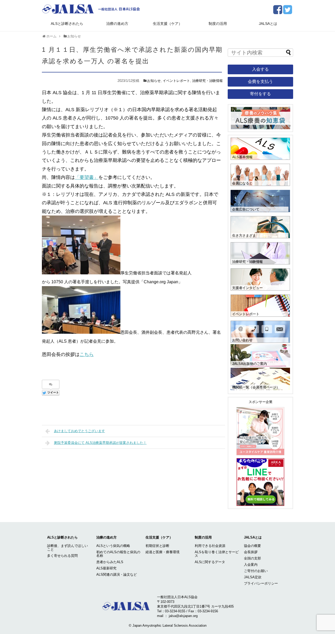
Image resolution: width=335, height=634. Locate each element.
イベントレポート (176, 81)
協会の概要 (252, 546)
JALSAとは (268, 23)
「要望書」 (86, 177)
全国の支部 (252, 558)
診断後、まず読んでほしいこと (67, 547)
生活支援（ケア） (167, 23)
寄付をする (260, 94)
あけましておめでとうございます (79, 431)
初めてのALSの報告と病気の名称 (118, 554)
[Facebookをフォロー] (277, 11)
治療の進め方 (117, 23)
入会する (260, 69)
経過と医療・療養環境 (163, 552)
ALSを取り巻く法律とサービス (217, 554)
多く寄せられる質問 (62, 556)
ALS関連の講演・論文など (116, 574)
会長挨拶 (251, 552)
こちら (87, 354)
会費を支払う (260, 81)
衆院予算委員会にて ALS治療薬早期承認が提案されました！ (100, 443)
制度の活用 (218, 23)
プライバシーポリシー (261, 583)
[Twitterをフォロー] (287, 11)
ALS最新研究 (106, 568)
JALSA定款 (252, 577)
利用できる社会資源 (210, 546)
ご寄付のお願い (256, 571)
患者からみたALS (109, 562)
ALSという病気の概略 (113, 546)
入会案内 (251, 565)
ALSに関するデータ (210, 562)
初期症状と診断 (157, 546)
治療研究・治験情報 (207, 81)
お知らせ (154, 81)
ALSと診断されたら (67, 23)
